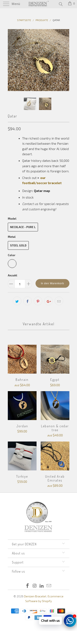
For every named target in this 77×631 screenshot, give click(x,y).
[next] (65, 60)
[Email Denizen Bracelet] (49, 586)
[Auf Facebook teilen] (27, 301)
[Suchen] (60, 4)
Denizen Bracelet (35, 596)
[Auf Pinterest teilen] (38, 301)
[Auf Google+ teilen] (48, 301)
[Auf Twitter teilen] (17, 301)
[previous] (12, 60)
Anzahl (12, 275)
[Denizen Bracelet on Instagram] (35, 586)
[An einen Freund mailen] (59, 301)
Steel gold (18, 245)
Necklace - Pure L (23, 227)
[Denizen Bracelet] (38, 4)
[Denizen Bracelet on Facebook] (28, 586)
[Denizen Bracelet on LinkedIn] (42, 586)
